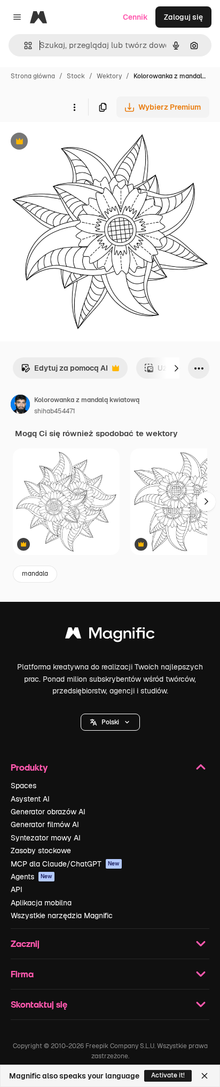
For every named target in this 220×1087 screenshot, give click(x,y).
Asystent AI (30, 799)
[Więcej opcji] (74, 107)
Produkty (29, 767)
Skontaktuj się (39, 1004)
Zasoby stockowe (41, 850)
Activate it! (168, 1075)
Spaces (23, 785)
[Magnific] (110, 635)
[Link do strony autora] (20, 406)
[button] (110, 722)
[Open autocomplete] (23, 46)
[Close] (204, 1075)
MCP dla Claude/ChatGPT (65, 864)
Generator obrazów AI (48, 811)
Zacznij (25, 943)
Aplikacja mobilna (41, 903)
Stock (76, 76)
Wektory (109, 76)
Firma (22, 973)
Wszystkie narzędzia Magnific (62, 915)
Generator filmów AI (45, 824)
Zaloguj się (183, 17)
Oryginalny (73, 142)
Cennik (135, 17)
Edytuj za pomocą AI (64, 371)
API (16, 889)
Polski (110, 722)
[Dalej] (176, 368)
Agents (31, 876)
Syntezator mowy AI (46, 838)
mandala (35, 573)
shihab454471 (54, 411)
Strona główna (33, 76)
